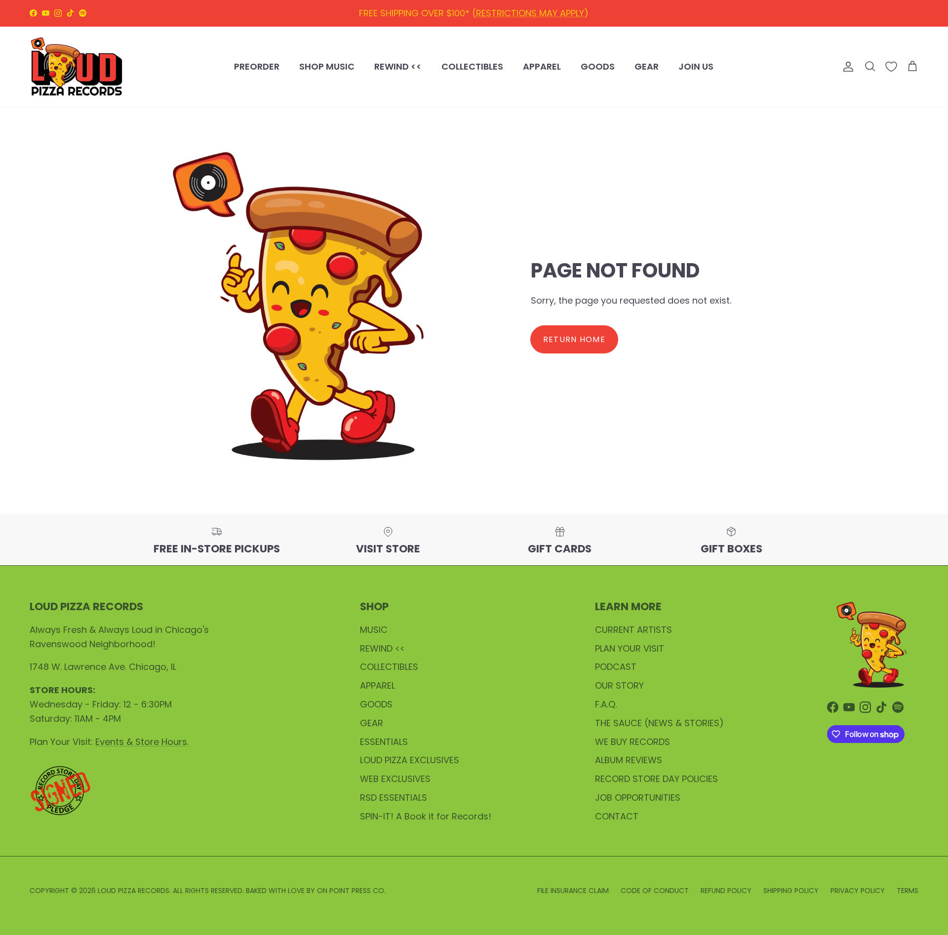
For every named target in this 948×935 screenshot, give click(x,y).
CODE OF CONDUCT (655, 891)
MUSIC (374, 629)
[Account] (846, 67)
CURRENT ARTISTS (633, 629)
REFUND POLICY (460, 15)
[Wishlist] (891, 66)
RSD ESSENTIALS (393, 797)
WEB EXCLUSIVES (395, 779)
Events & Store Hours (141, 742)
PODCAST (615, 667)
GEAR (646, 66)
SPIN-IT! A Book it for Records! (425, 816)
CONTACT (616, 816)
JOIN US (695, 66)
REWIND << (398, 66)
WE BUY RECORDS (632, 742)
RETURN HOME (574, 339)
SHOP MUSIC (327, 66)
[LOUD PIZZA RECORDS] (76, 67)
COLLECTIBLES (472, 66)
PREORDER (256, 66)
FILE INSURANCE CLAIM (573, 891)
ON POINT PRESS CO (350, 891)
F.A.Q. (606, 704)
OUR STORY (619, 685)
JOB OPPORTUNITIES (637, 797)
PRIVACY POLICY (857, 891)
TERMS (907, 891)
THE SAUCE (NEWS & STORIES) (659, 723)
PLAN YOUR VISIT (629, 648)
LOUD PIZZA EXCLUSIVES (409, 760)
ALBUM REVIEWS (628, 760)
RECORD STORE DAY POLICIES (656, 779)
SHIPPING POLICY (539, 15)
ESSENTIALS (384, 742)
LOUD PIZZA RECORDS (133, 891)
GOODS (598, 66)
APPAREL (542, 66)
